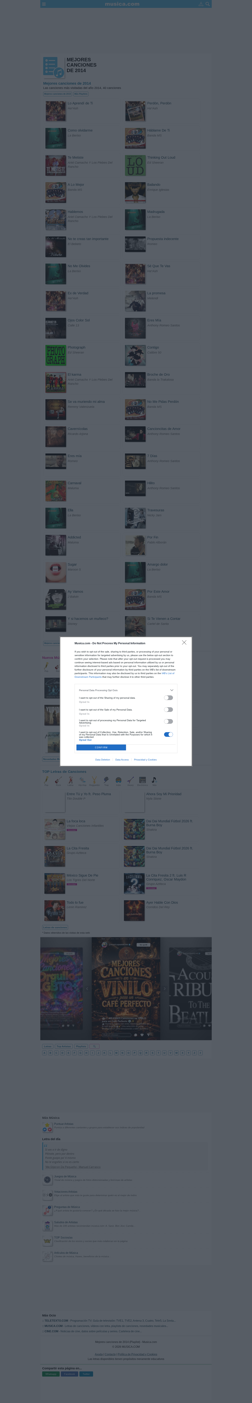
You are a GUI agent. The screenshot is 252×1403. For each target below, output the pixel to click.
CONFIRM (101, 747)
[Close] (185, 643)
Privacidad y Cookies (145, 759)
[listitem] (126, 690)
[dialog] (126, 701)
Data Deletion (102, 759)
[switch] (168, 697)
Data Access (122, 759)
